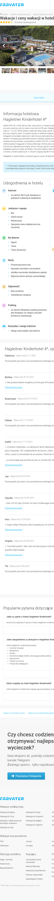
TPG (2, 841)
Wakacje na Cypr (7, 827)
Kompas (29, 846)
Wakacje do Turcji (7, 816)
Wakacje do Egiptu (7, 812)
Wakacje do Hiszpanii (34, 816)
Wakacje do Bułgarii (34, 821)
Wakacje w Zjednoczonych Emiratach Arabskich (10, 822)
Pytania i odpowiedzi (34, 875)
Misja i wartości (6, 860)
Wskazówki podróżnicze (35, 871)
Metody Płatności (33, 866)
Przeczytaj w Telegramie (28, 776)
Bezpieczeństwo (6, 868)
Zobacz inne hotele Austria (14, 713)
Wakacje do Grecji (33, 812)
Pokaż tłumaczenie (13, 387)
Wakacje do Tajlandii (34, 825)
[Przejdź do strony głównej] (12, 798)
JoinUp (29, 841)
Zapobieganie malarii (34, 879)
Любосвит (4, 846)
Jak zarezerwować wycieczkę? (33, 861)
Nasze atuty (5, 864)
